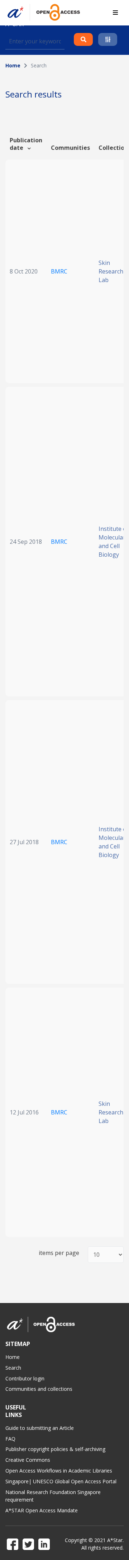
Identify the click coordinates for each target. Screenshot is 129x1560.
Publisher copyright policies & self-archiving (55, 1449)
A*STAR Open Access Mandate (41, 1510)
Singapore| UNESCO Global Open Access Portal (60, 1481)
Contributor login (24, 1378)
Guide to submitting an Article (39, 1428)
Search (13, 1367)
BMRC (59, 271)
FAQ (10, 1438)
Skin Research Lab (111, 271)
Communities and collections (38, 1388)
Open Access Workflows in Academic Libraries (58, 1470)
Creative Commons (27, 1459)
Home (12, 65)
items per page (59, 1253)
